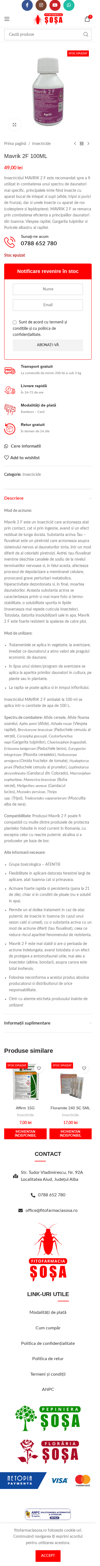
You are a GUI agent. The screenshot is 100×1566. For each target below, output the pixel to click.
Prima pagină (15, 144)
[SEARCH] (86, 34)
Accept (48, 1556)
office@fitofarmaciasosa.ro (52, 1210)
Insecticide (41, 144)
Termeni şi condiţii (48, 1374)
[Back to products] (81, 143)
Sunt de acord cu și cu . (40, 328)
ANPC (48, 1389)
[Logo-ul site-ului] (48, 19)
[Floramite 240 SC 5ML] (70, 1082)
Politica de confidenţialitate (48, 1343)
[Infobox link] (30, 242)
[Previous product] (75, 143)
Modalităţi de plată (47, 1312)
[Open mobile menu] (6, 18)
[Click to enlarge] (14, 124)
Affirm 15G (25, 1108)
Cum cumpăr (48, 1328)
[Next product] (88, 143)
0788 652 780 (51, 1195)
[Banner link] (48, 1418)
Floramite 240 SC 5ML (70, 1108)
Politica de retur (48, 1358)
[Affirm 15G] (25, 1082)
